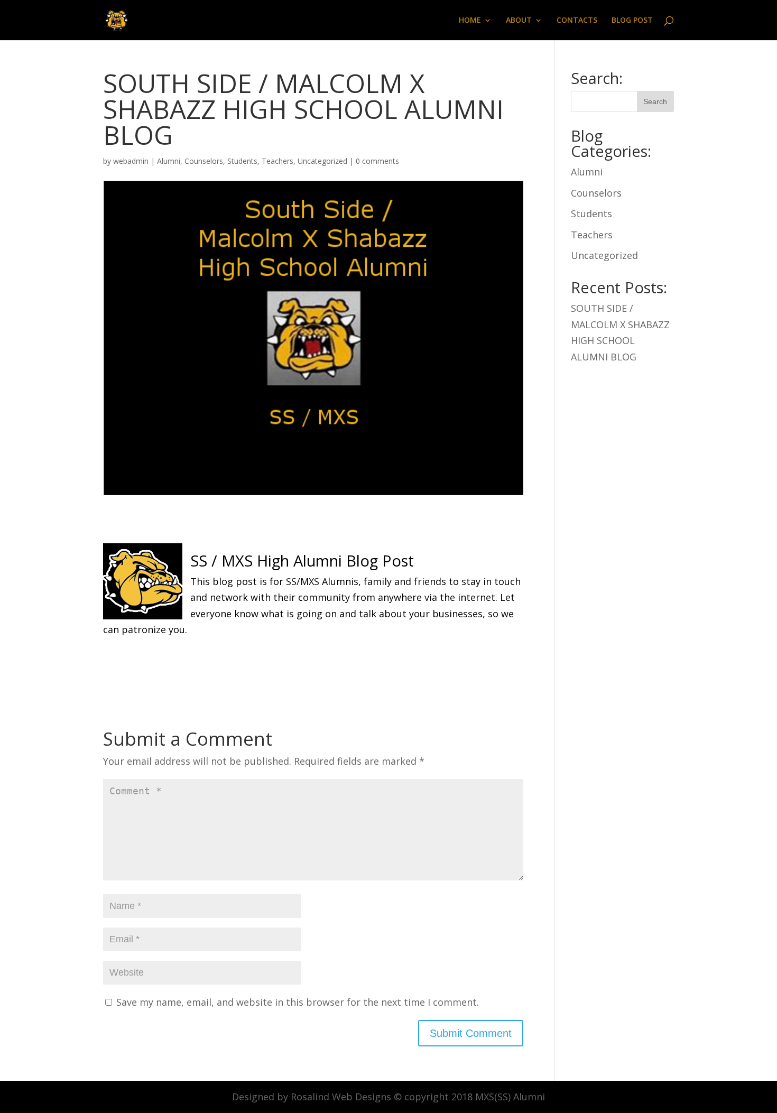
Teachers (277, 161)
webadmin (131, 161)
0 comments (377, 161)
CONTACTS (577, 20)
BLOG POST (632, 20)
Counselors (203, 161)
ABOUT (519, 20)
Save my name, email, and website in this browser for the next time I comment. (297, 1002)
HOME (470, 20)
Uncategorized (322, 161)
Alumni (168, 161)
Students (242, 161)
